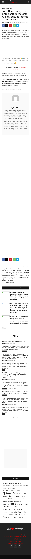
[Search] (29, 2)
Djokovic (7, 493)
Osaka (26, 504)
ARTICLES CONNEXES (10, 288)
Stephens (5, 514)
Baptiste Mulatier (7, 22)
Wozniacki (13, 517)
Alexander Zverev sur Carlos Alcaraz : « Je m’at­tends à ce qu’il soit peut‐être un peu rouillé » (15, 392)
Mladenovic (17, 501)
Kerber (15, 499)
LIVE (3, 343)
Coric (9, 488)
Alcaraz (5, 483)
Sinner (11, 512)
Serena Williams (9, 509)
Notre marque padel (15, 541)
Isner (10, 499)
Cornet (14, 488)
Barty (21, 485)
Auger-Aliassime (15, 485)
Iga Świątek (5, 499)
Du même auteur (22, 288)
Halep (18, 496)
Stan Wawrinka (20, 512)
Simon (5, 512)
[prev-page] (3, 328)
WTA (11, 8)
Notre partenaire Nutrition (15, 543)
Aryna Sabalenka (6, 485)
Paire (4, 507)
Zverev (20, 517)
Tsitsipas (22, 514)
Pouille (15, 507)
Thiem (16, 514)
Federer (17, 493)
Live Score (15, 538)
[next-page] (5, 328)
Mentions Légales (9, 536)
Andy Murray (15, 483)
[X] (6, 25)
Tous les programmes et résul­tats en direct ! (14, 341)
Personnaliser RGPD (20, 536)
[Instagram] (15, 546)
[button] (2, 2)
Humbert (23, 496)
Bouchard (5, 488)
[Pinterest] (10, 25)
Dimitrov (18, 491)
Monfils (6, 504)
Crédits (22, 535)
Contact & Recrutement (12, 535)
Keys (19, 499)
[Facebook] (3, 25)
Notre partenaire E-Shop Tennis (15, 540)
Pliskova (9, 507)
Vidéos (7, 8)
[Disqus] (15, 191)
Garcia (5, 496)
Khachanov (23, 499)
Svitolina (10, 514)
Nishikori (20, 504)
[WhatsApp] (14, 25)
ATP (3, 369)
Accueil (3, 6)
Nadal (13, 504)
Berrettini (25, 485)
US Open (4, 351)
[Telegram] (17, 25)
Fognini (24, 493)
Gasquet (11, 496)
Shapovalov (20, 509)
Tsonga (6, 517)
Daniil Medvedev (8, 491)
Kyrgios (10, 501)
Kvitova (5, 501)
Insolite (3, 8)
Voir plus (15, 417)
